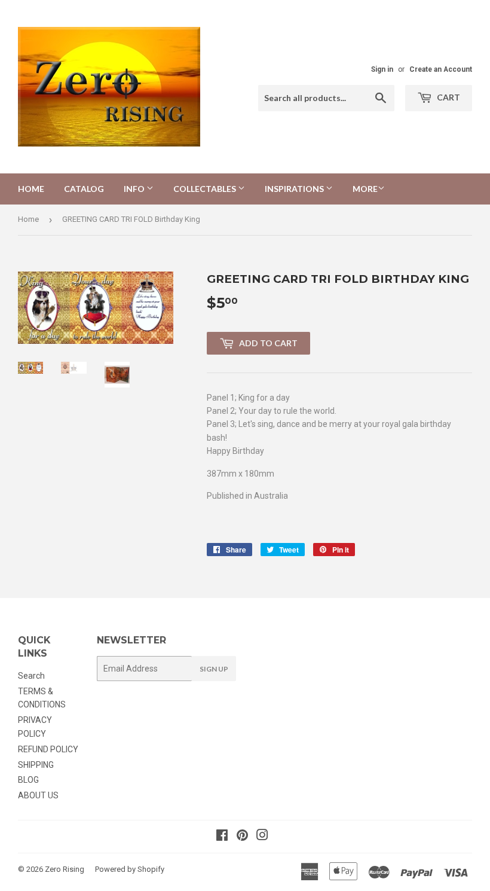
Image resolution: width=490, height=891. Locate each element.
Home (31, 189)
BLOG (28, 780)
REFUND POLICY (48, 749)
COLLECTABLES (205, 189)
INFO (135, 189)
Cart (447, 97)
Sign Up (214, 668)
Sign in (382, 69)
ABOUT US (38, 795)
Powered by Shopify (129, 869)
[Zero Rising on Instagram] (262, 836)
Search (31, 676)
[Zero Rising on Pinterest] (242, 836)
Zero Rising (64, 869)
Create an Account (440, 69)
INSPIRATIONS (295, 189)
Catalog (84, 189)
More (365, 189)
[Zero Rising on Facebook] (222, 836)
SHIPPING (36, 765)
